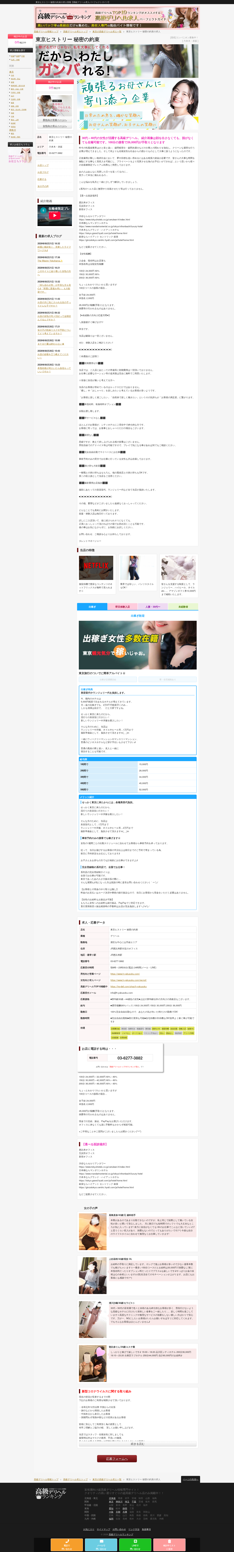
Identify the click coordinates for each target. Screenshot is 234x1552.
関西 (18, 56)
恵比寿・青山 (15, 78)
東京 (11, 71)
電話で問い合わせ (67, 1547)
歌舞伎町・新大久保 (18, 85)
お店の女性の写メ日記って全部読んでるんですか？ (54, 317)
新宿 (12, 82)
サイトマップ (103, 1529)
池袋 (12, 113)
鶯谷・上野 (15, 119)
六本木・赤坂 (15, 92)
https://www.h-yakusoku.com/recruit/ (128, 980)
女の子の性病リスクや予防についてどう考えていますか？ (54, 331)
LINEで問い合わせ (135, 1547)
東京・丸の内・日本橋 (18, 109)
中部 (23, 56)
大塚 (12, 116)
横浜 (12, 133)
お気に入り (88, 1529)
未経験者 (183, 606)
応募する (42, 179)
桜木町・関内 (15, 137)
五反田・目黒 (15, 99)
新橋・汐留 (15, 106)
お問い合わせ (119, 1529)
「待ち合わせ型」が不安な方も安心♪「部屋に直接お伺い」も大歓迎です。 (54, 288)
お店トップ (43, 165)
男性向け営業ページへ (55, 120)
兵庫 (125, 1511)
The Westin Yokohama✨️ (50, 260)
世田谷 (13, 126)
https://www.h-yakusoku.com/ (125, 973)
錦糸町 (13, 123)
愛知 (111, 1508)
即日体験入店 (122, 606)
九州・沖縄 (15, 59)
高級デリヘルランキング (121, 1534)
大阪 (111, 1511)
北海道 (112, 1498)
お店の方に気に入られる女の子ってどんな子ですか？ (54, 304)
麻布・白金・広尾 (17, 89)
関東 (12, 56)
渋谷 (12, 75)
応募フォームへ (117, 1458)
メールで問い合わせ (101, 1547)
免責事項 (146, 1529)
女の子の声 (43, 186)
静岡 (125, 1508)
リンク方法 (133, 1529)
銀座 (12, 102)
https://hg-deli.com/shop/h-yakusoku (128, 986)
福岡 (111, 1518)
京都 (118, 1511)
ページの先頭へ (190, 1479)
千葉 (134, 1501)
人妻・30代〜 (153, 606)
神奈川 (12, 129)
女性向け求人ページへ (55, 126)
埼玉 (127, 1501)
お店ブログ (43, 172)
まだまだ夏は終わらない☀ (51, 343)
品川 (12, 96)
